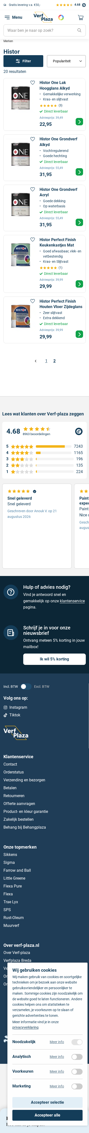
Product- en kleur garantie (25, 811)
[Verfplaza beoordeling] (44, 431)
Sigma (9, 862)
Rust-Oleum (13, 917)
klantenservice (72, 600)
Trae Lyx (10, 901)
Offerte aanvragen (19, 803)
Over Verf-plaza (16, 952)
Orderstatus (13, 772)
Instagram (18, 707)
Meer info (57, 1042)
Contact (10, 764)
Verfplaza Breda (17, 960)
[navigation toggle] (7, 17)
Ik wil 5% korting (54, 659)
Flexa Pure (12, 886)
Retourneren (13, 795)
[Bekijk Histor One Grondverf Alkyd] (45, 158)
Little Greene (14, 878)
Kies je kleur (61, 17)
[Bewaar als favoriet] (32, 82)
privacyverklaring (25, 1028)
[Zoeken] (79, 30)
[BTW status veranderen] (26, 686)
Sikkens (10, 854)
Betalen (10, 787)
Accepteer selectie (47, 1102)
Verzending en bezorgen (24, 779)
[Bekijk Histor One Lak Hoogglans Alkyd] (45, 104)
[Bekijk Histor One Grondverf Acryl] (45, 208)
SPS (7, 909)
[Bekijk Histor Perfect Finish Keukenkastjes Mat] (45, 264)
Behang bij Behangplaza (24, 827)
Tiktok (14, 714)
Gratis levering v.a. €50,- (24, 5)
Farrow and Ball (17, 870)
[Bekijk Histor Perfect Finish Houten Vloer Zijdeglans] (45, 320)
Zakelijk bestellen (18, 819)
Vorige (35, 360)
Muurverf (11, 925)
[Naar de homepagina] (43, 17)
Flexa (8, 893)
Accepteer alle (47, 1115)
